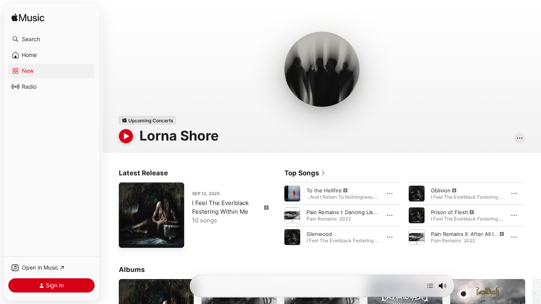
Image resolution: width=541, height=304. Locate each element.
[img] (27, 18)
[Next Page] (533, 215)
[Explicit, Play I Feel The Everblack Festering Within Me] (129, 238)
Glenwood (319, 234)
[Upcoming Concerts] (147, 120)
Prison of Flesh (449, 212)
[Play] (126, 136)
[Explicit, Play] (292, 193)
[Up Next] (430, 285)
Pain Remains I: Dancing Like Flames (351, 212)
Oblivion (441, 190)
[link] (305, 173)
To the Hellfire (324, 190)
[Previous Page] (276, 215)
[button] (51, 39)
